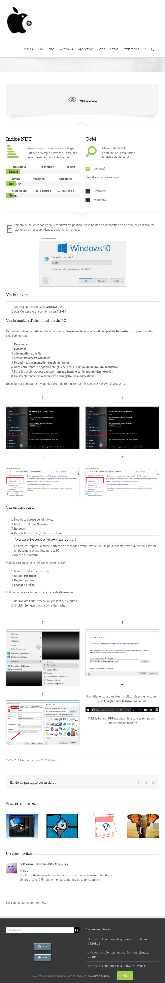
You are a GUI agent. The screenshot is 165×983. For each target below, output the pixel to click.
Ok (125, 975)
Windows (52, 760)
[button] (152, 48)
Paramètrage (102, 975)
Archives (26, 760)
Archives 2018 (38, 760)
